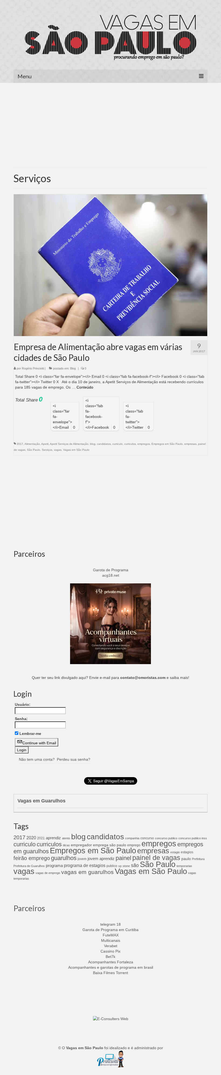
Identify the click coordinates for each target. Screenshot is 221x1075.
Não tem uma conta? (37, 759)
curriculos (130, 443)
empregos (143, 443)
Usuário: (22, 704)
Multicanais (110, 940)
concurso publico (166, 838)
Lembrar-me (30, 733)
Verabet (110, 946)
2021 (41, 838)
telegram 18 (110, 924)
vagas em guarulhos (87, 872)
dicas (66, 845)
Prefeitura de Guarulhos (29, 866)
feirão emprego (31, 858)
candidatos (104, 443)
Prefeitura (198, 859)
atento (66, 838)
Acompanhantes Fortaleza (110, 962)
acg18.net (110, 575)
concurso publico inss (192, 838)
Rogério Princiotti (33, 368)
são (135, 865)
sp (120, 866)
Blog (73, 368)
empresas (190, 443)
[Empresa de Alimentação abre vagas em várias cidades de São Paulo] (110, 265)
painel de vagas (156, 857)
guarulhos (64, 858)
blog (92, 443)
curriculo (117, 443)
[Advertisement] (110, 127)
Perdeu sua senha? (73, 759)
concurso (147, 838)
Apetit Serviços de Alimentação (69, 443)
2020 (31, 837)
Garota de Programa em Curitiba (110, 930)
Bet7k (110, 956)
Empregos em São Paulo (167, 443)
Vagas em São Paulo (76, 449)
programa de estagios (84, 865)
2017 (20, 443)
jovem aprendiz (101, 858)
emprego (133, 845)
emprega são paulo (109, 845)
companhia (132, 838)
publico (111, 866)
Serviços (47, 449)
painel (123, 858)
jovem (82, 859)
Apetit (45, 443)
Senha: (21, 719)
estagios (187, 852)
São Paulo (33, 449)
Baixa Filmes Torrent (110, 973)
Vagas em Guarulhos (41, 800)
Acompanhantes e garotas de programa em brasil (110, 967)
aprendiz (53, 838)
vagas (57, 449)
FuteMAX (111, 935)
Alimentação (32, 443)
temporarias (184, 866)
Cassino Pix (110, 951)
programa (54, 865)
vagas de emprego (48, 873)
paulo (186, 859)
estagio (175, 852)
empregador (81, 845)
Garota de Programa (110, 570)
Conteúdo (85, 387)
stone (126, 866)
